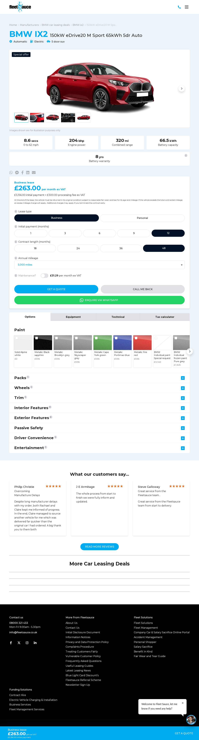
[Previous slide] (17, 88)
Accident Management (148, 637)
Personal (142, 218)
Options (30, 316)
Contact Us (72, 627)
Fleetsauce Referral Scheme (83, 680)
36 (121, 248)
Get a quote (56, 289)
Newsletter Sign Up (78, 684)
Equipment (73, 316)
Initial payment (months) (33, 226)
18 (35, 248)
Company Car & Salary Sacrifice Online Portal (162, 632)
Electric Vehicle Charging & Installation (33, 699)
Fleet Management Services (26, 709)
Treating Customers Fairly (82, 651)
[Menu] (186, 7)
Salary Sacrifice (143, 646)
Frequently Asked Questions (83, 661)
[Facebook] (11, 643)
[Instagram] (27, 643)
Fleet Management (146, 627)
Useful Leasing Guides (79, 665)
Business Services (20, 704)
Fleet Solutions (143, 622)
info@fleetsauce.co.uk (23, 632)
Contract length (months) (34, 241)
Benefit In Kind (143, 651)
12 (168, 233)
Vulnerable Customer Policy (83, 656)
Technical (118, 316)
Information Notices (78, 637)
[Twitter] (19, 643)
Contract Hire (17, 695)
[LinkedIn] (35, 643)
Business (56, 217)
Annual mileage (28, 258)
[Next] (190, 351)
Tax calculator (164, 316)
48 (164, 248)
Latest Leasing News (78, 670)
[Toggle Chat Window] (191, 719)
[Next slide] (181, 88)
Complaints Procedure (80, 646)
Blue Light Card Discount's (82, 675)
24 (78, 248)
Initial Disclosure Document (83, 632)
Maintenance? (27, 275)
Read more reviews (99, 546)
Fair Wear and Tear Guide (150, 656)
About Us (71, 622)
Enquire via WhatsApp (101, 300)
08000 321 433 (18, 622)
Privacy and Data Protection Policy (87, 642)
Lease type (25, 211)
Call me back (143, 289)
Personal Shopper (145, 642)
